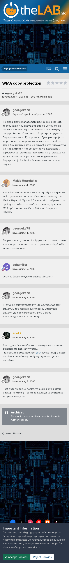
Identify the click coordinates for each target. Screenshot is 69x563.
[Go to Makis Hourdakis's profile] (6, 183)
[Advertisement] (34, 44)
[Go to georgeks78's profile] (6, 112)
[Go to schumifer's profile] (6, 267)
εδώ (38, 352)
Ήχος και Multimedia (40, 96)
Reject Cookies (42, 557)
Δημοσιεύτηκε (32, 114)
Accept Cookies (17, 557)
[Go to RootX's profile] (6, 335)
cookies (49, 532)
